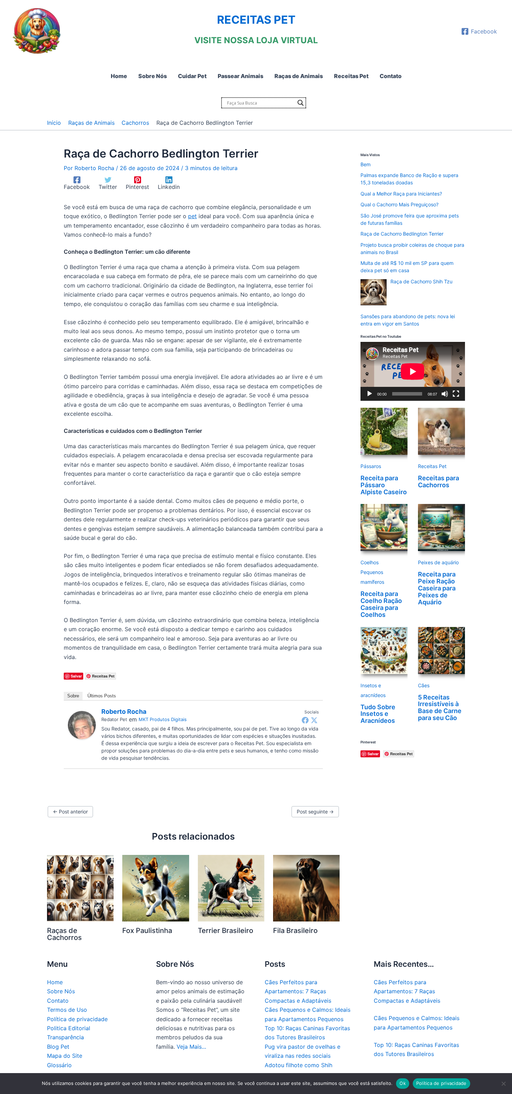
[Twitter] (314, 720)
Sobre (73, 695)
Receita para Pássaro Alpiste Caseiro (383, 485)
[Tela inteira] (455, 393)
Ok (402, 1083)
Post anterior (70, 811)
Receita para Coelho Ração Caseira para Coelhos (381, 604)
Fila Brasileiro (295, 930)
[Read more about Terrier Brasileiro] (231, 887)
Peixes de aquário (438, 562)
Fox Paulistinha (147, 930)
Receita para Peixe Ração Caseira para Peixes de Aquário (437, 588)
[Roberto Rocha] (82, 724)
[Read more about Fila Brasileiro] (306, 887)
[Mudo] (444, 393)
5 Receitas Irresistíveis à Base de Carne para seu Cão (439, 707)
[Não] (503, 1083)
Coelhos (369, 562)
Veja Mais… (191, 1046)
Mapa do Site (64, 1055)
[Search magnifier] (300, 103)
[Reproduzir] (369, 393)
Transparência (65, 1037)
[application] (412, 371)
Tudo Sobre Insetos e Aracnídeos (377, 714)
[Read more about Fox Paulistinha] (155, 887)
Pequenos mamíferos (372, 577)
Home (55, 982)
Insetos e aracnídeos (373, 690)
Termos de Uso (67, 1009)
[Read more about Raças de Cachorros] (80, 887)
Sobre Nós (61, 991)
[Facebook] (305, 720)
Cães (423, 685)
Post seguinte (315, 811)
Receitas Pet (432, 466)
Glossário (59, 1065)
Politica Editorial (68, 1028)
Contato (58, 1000)
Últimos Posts (101, 695)
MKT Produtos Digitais (163, 719)
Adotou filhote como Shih (298, 1065)
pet (192, 216)
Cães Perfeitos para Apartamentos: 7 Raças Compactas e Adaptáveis (298, 991)
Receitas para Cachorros (438, 481)
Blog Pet (58, 1046)
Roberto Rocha (123, 711)
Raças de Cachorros (64, 934)
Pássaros (370, 466)
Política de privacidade (77, 1019)
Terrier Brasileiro (225, 930)
